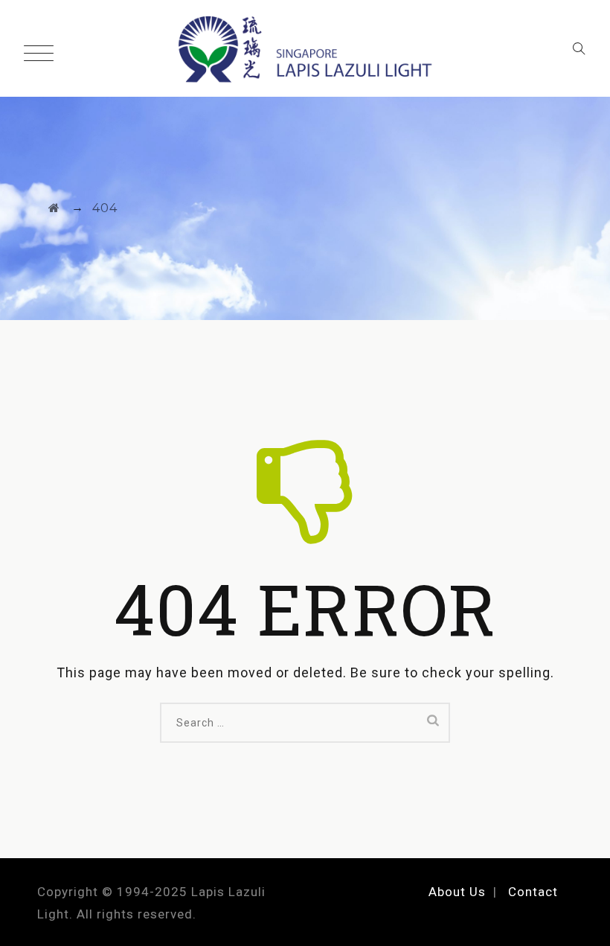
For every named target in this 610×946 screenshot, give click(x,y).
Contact (533, 891)
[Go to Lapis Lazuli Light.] (54, 208)
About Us (457, 891)
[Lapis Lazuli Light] (305, 48)
